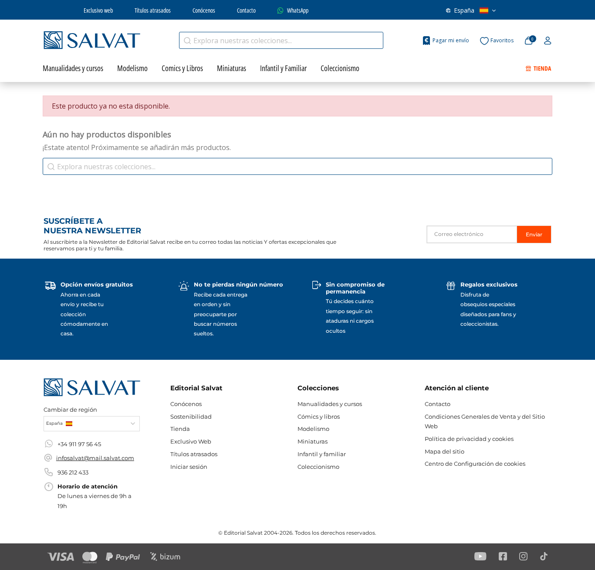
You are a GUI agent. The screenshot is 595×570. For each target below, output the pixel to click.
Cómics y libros (319, 416)
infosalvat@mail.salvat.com (95, 457)
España (464, 10)
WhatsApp (297, 10)
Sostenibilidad (191, 416)
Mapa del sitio (444, 451)
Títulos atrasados (153, 10)
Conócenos (204, 10)
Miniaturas (313, 441)
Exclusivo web (98, 10)
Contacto (246, 10)
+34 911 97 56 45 (79, 443)
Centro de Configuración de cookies (475, 463)
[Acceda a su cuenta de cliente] (547, 41)
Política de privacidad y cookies (469, 438)
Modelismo (313, 428)
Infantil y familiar (322, 454)
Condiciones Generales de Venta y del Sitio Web (485, 421)
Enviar (534, 234)
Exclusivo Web (190, 441)
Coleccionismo (318, 466)
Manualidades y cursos (330, 403)
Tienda (180, 428)
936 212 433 (72, 472)
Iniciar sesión (188, 466)
